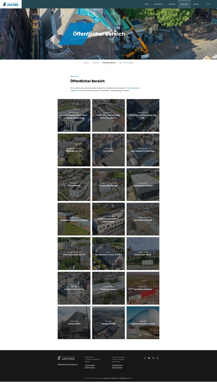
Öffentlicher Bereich (109, 63)
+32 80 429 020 (90, 365)
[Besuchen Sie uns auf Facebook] (145, 358)
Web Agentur (123, 378)
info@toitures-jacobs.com (68, 364)
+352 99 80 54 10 (117, 365)
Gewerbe (96, 63)
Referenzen (184, 4)
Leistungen (171, 4)
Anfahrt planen (90, 368)
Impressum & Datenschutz (111, 378)
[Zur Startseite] (11, 4)
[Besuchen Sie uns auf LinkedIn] (153, 358)
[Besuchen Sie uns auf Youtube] (149, 358)
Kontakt (196, 4)
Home (147, 4)
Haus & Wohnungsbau (126, 63)
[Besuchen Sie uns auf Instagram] (157, 358)
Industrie (86, 63)
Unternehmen (158, 4)
